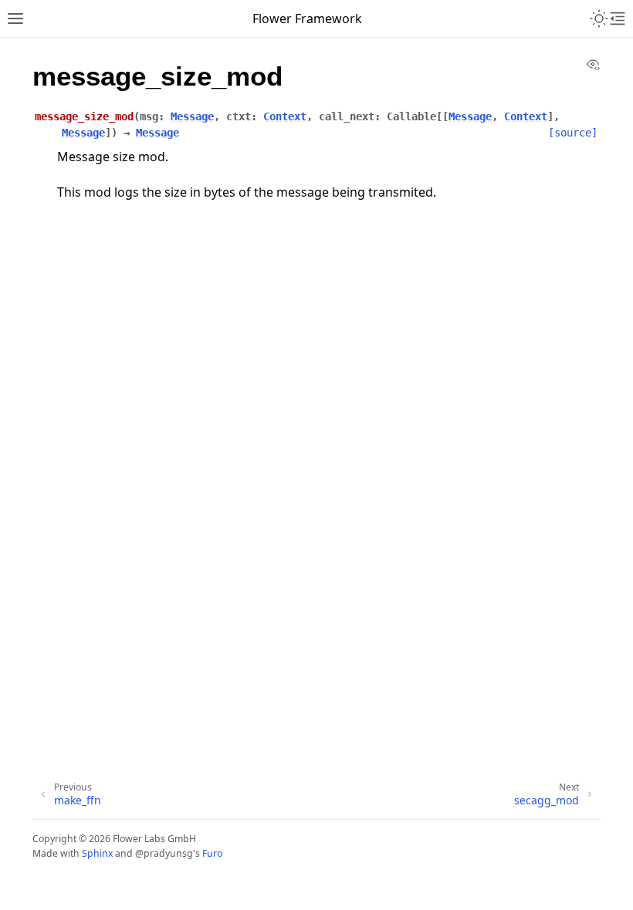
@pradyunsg (164, 853)
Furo (212, 853)
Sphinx (97, 853)
